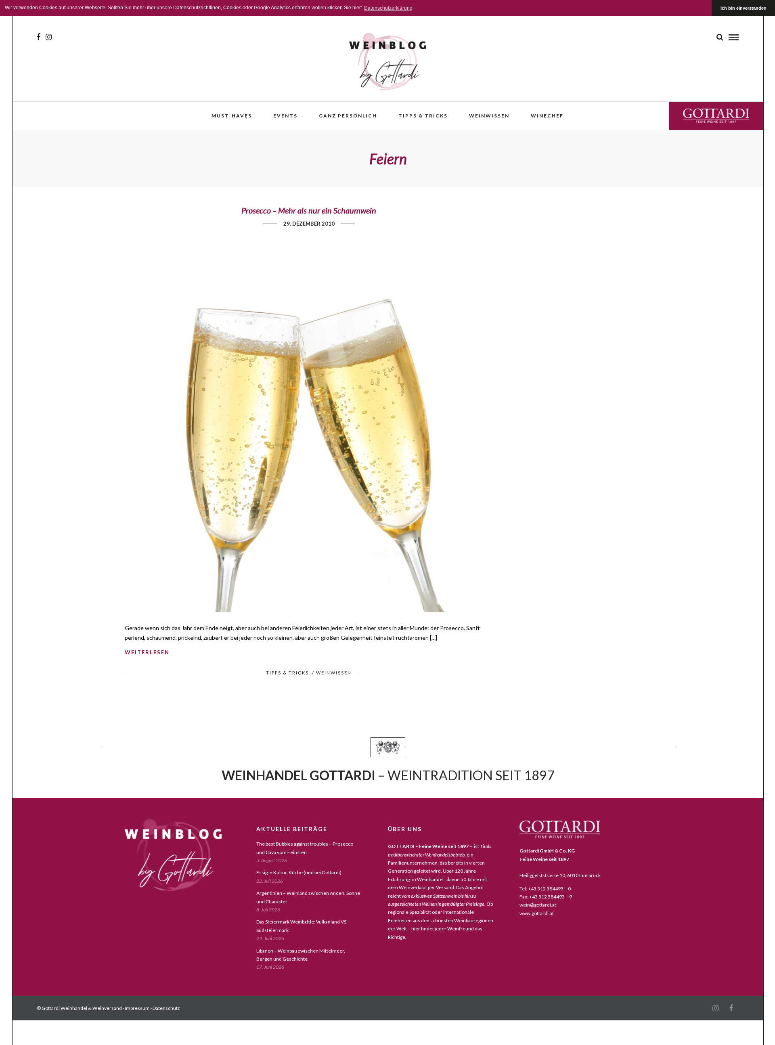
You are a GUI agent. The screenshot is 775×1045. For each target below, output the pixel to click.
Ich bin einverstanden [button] (744, 8)
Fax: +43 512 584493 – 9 (545, 897)
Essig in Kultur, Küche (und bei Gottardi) (298, 872)
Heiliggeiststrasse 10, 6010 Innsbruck (560, 875)
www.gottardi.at (536, 913)
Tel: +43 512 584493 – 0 (545, 889)
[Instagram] (49, 37)
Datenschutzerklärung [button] (388, 8)
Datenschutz (166, 1008)
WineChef (547, 116)
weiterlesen (147, 652)
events (285, 116)
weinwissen (489, 116)
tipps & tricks (287, 672)
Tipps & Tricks (423, 116)
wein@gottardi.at (537, 905)
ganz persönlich (348, 116)
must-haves (232, 116)
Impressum (137, 1008)
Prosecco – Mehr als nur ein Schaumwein (308, 210)
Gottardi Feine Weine (716, 116)
